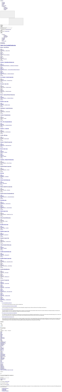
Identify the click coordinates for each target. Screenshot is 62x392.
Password (1, 28)
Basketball (1, 334)
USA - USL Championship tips (6, 121)
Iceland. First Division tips (5, 179)
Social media (6, 36)
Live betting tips (2, 43)
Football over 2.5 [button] (2, 366)
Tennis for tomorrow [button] (2, 355)
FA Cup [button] (1, 347)
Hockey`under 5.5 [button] (2, 368)
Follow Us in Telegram (3, 369)
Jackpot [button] (1, 352)
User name (1, 27)
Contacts (5, 7)
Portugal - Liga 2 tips (4, 101)
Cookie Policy (4, 389)
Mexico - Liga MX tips (4, 47)
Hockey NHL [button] (1, 348)
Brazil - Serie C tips (4, 148)
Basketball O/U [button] (2, 365)
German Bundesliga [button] (2, 344)
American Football (2, 337)
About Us (3, 6)
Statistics (3, 39)
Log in (1, 42)
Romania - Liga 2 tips (4, 83)
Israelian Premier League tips (5, 258)
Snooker (1, 339)
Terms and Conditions (5, 390)
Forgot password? (8, 29)
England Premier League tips (5, 166)
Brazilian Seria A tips (4, 224)
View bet (1, 52)
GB (2, 325)
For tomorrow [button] (1, 353)
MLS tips (2, 173)
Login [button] (1, 26)
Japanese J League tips (4, 280)
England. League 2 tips (4, 238)
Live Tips (3, 37)
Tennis (1, 333)
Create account (7, 31)
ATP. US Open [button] (2, 350)
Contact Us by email (10, 369)
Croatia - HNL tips (3, 135)
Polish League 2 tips (4, 211)
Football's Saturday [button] (2, 358)
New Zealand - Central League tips (6, 77)
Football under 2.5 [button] (2, 367)
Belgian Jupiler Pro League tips (6, 186)
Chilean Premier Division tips (5, 244)
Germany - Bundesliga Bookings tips (7, 62)
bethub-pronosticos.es (5, 388)
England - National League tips (6, 142)
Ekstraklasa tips (3, 200)
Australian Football (2, 338)
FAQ (3, 4)
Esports (1, 336)
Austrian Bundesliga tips (5, 269)
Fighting (1, 340)
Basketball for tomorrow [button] (3, 356)
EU (1, 324)
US (1, 326)
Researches (5, 8)
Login (1, 30)
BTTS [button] (1, 360)
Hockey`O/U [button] (1, 364)
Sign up (3, 42)
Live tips (3, 2)
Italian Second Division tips (5, 217)
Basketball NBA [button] (2, 349)
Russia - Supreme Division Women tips (7, 94)
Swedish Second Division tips (5, 251)
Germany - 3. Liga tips (4, 128)
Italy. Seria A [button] (1, 345)
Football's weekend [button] (2, 357)
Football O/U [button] (1, 363)
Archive (8, 384)
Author (5, 9)
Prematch (3, 38)
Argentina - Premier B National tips (7, 159)
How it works (4, 5)
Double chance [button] (2, 362)
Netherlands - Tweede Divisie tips (6, 108)
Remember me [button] (3, 29)
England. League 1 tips (4, 231)
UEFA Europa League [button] (2, 342)
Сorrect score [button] (1, 359)
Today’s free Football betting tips (8, 45)
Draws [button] (1, 361)
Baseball (1, 335)
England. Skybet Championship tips (7, 193)
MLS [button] (0, 346)
